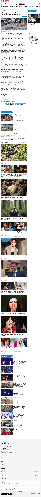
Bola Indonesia (3, 478)
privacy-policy (3, 458)
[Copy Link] (13, 104)
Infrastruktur (13, 101)
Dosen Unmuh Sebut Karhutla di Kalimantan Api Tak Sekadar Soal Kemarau (19, 384)
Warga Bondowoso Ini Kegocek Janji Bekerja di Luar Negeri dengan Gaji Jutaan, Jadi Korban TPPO (19, 423)
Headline (8, 101)
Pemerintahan (15, 114)
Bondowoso (15, 124)
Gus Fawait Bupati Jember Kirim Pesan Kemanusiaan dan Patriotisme (19, 415)
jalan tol (18, 101)
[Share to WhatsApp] (6, 104)
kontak (2, 461)
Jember (4, 10)
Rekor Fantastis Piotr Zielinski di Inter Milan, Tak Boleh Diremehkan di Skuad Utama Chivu (19, 369)
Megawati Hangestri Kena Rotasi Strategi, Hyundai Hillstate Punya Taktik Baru (35, 25)
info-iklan (2, 462)
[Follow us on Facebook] (1, 1)
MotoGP (34, 476)
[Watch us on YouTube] (7, 1)
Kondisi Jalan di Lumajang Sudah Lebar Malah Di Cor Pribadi (18, 136)
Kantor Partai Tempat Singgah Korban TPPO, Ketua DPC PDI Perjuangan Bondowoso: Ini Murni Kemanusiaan (19, 431)
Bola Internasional (16, 358)
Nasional (14, 381)
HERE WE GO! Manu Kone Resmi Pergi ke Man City (34, 27)
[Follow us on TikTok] (9, 1)
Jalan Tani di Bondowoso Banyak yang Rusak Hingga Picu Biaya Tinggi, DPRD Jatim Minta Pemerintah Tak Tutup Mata (19, 127)
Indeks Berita (3, 465)
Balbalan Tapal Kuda (36, 474)
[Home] (1, 10)
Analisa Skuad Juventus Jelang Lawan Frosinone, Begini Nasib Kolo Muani (19, 392)
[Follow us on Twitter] (3, 1)
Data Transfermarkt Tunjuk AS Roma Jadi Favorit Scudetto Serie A (35, 35)
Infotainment (35, 472)
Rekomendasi (35, 471)
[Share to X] (11, 104)
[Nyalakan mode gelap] (40, 1)
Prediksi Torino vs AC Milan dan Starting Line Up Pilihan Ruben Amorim (19, 400)
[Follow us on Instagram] (5, 1)
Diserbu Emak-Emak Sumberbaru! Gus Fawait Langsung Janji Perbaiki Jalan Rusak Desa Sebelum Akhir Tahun (19, 119)
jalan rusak (3, 101)
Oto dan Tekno (35, 475)
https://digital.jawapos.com (8, 489)
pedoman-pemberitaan (5, 460)
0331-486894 (3, 449)
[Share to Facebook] (8, 104)
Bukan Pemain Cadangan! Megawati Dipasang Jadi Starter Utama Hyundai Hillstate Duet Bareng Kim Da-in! (34, 21)
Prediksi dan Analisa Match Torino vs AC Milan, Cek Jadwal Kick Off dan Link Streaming (19, 361)
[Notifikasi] (38, 1)
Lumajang (15, 133)
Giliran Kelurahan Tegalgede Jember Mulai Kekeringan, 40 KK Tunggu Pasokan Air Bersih (19, 407)
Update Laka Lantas (36, 469)
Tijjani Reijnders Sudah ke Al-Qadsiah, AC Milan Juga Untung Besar (19, 376)
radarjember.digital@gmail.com (6, 452)
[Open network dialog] (36, 1)
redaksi (2, 457)
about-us (2, 464)
